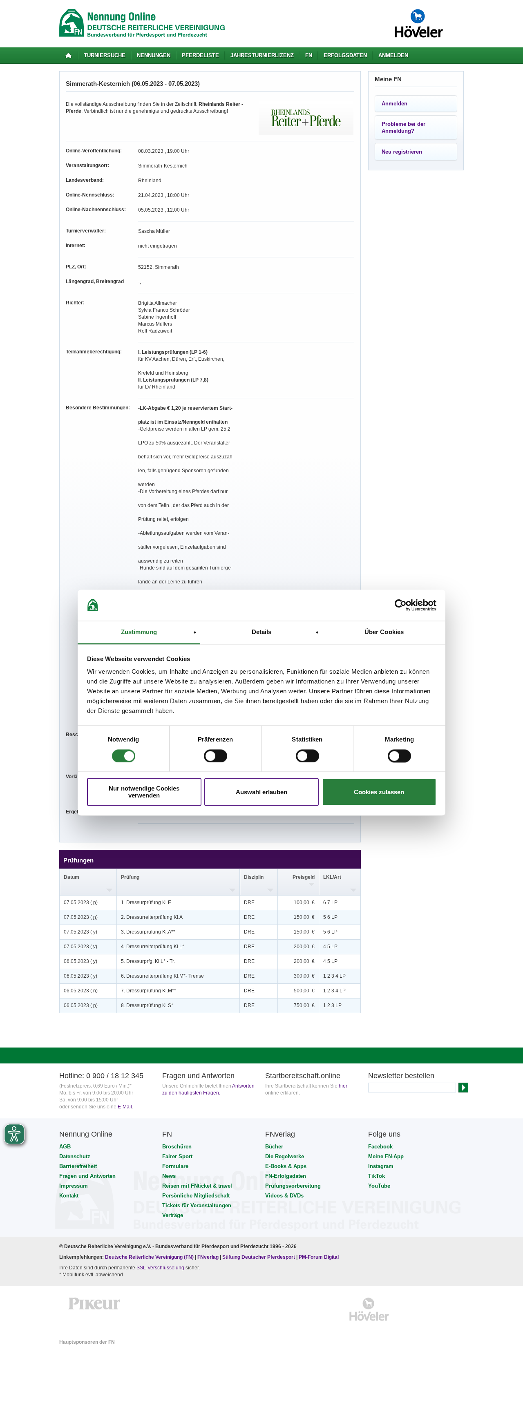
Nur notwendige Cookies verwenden (144, 792)
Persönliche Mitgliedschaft (196, 1196)
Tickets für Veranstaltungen (196, 1205)
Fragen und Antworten (87, 1176)
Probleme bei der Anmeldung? (403, 127)
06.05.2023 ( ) (80, 961)
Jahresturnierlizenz (262, 55)
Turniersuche (104, 55)
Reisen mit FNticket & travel (197, 1186)
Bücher (274, 1147)
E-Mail (125, 1107)
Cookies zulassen (379, 791)
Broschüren (177, 1147)
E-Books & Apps (285, 1166)
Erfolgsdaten (345, 55)
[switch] (215, 755)
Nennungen (153, 55)
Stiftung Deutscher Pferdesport (258, 1257)
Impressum (73, 1186)
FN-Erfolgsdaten (285, 1176)
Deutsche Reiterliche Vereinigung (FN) (149, 1257)
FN (308, 55)
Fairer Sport (177, 1156)
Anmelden (393, 55)
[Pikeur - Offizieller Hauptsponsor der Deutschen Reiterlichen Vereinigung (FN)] (94, 1309)
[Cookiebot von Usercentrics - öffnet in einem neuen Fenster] (400, 605)
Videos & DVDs (284, 1196)
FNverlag (208, 1257)
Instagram (380, 1166)
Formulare (175, 1166)
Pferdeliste (200, 55)
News (169, 1176)
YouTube (379, 1186)
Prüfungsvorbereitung (293, 1186)
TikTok (376, 1176)
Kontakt (68, 1196)
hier (343, 1086)
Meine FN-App (386, 1156)
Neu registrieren (402, 152)
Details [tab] (262, 632)
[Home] (68, 55)
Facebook (380, 1147)
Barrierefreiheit (78, 1166)
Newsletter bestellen (401, 1076)
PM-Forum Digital (319, 1257)
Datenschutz (74, 1156)
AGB (65, 1147)
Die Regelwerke (284, 1156)
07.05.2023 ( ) (81, 902)
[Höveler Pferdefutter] (369, 1309)
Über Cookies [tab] (384, 632)
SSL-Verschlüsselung (160, 1268)
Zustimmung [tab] (139, 632)
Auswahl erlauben (261, 791)
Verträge (172, 1215)
